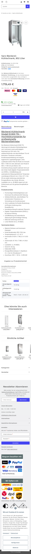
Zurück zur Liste (7, 13)
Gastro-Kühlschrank (13, 67)
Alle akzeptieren (15, 537)
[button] (21, 2)
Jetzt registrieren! (12, 449)
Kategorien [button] (5, 368)
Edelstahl (16, 281)
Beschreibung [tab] (6, 126)
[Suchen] (28, 6)
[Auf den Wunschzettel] (26, 23)
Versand (15, 88)
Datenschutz (14, 533)
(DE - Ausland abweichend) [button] (8, 104)
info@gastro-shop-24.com (8, 415)
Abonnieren (23, 400)
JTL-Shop (18, 552)
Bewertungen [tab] (19, 126)
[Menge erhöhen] (28, 112)
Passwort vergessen (7, 447)
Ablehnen (15, 547)
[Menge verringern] (3, 112)
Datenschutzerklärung (8, 392)
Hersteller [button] (4, 372)
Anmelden (16, 443)
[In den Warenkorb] (2, 19)
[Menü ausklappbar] (2, 1)
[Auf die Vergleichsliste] (21, 23)
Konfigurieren (15, 542)
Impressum (6, 533)
